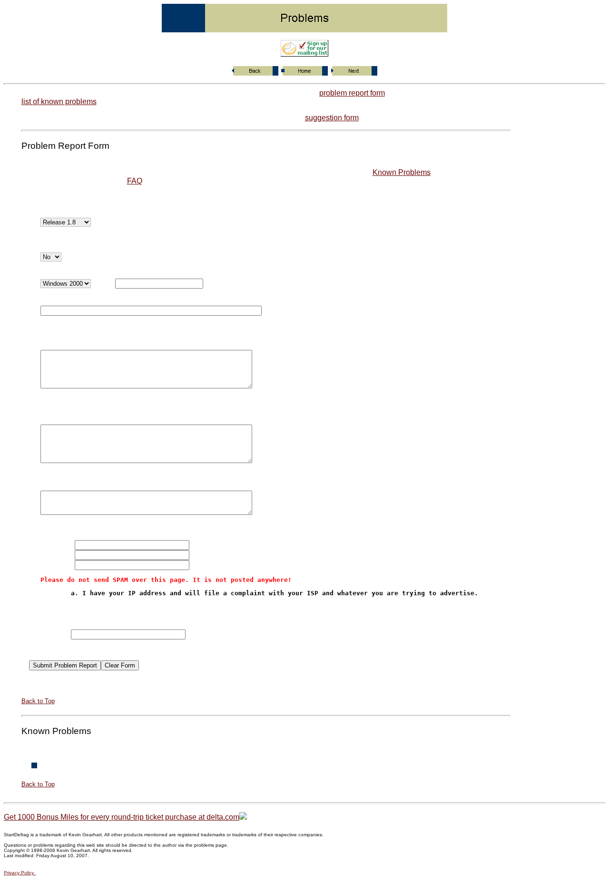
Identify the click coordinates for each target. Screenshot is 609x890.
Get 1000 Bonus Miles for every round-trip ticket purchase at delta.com (121, 817)
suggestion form (332, 118)
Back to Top (38, 701)
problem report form (352, 93)
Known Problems (402, 172)
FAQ (134, 181)
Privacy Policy (19, 872)
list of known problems (59, 101)
